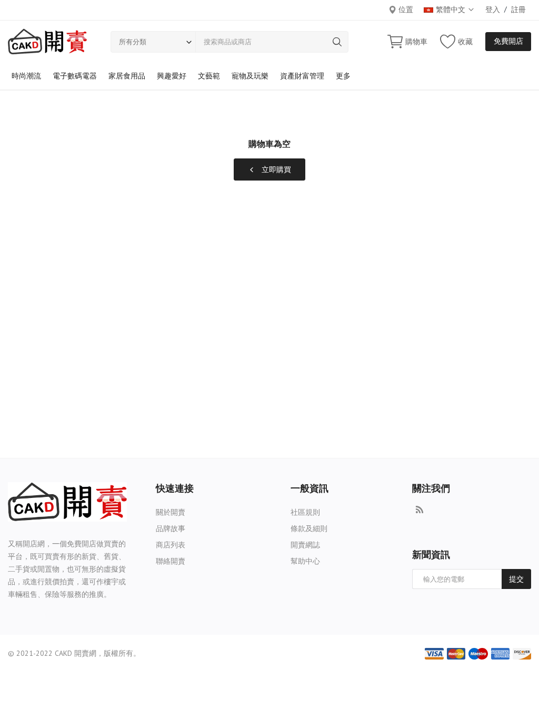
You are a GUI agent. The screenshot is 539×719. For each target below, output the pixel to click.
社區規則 (305, 512)
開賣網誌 (305, 545)
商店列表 (170, 545)
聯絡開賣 (170, 561)
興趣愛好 (171, 76)
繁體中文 (451, 9)
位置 (404, 9)
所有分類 (132, 41)
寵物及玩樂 (250, 76)
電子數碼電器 (75, 76)
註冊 (518, 9)
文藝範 (209, 76)
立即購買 (275, 169)
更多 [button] (343, 76)
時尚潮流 (26, 76)
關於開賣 (170, 512)
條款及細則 (309, 528)
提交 (516, 579)
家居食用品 (126, 76)
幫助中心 (305, 561)
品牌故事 (170, 528)
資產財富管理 (302, 76)
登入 (492, 9)
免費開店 (508, 41)
